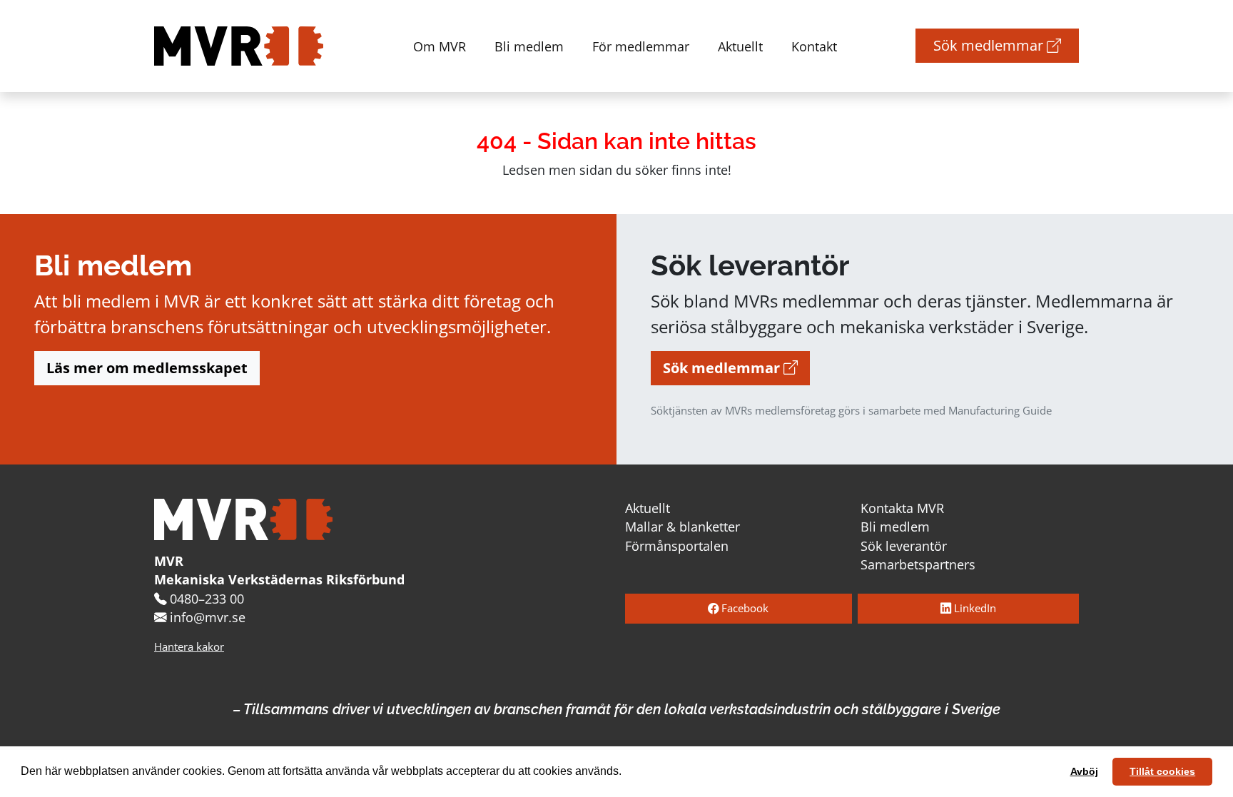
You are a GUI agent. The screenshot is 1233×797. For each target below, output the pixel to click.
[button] (626, 773)
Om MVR (439, 46)
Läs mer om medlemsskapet (147, 367)
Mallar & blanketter (682, 526)
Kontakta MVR (902, 508)
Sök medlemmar (990, 45)
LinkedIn (973, 608)
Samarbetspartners (918, 564)
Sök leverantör (904, 545)
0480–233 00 (207, 598)
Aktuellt (740, 46)
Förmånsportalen (677, 545)
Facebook (743, 608)
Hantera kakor (189, 646)
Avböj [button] (1084, 771)
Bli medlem (529, 46)
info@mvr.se (207, 617)
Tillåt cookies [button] (1162, 771)
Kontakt (814, 46)
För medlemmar (640, 46)
